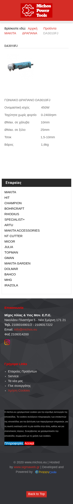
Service (13, 376)
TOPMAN (11, 252)
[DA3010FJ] (20, 66)
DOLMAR (11, 269)
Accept (29, 443)
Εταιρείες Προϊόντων (22, 371)
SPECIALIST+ (14, 219)
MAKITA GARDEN (17, 263)
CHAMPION (13, 203)
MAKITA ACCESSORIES (22, 230)
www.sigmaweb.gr (27, 467)
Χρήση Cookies (19, 390)
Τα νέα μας (15, 381)
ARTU (8, 225)
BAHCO (10, 274)
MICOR (9, 241)
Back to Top (36, 494)
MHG (8, 280)
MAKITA (10, 192)
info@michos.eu (25, 329)
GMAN (9, 258)
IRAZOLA (11, 285)
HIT (7, 197)
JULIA (8, 247)
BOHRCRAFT (14, 208)
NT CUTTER (13, 236)
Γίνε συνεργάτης (19, 386)
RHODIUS (11, 214)
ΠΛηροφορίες (14, 443)
